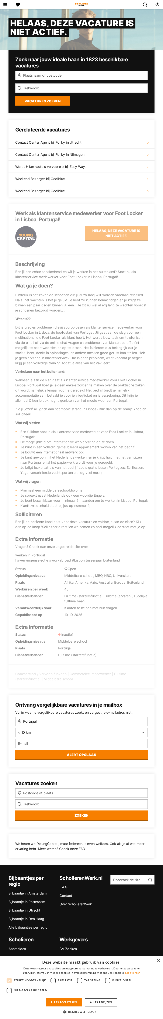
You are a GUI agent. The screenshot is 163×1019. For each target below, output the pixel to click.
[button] (81, 1012)
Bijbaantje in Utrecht (24, 910)
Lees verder (132, 973)
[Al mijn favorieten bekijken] (17, 4)
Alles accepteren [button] (64, 1002)
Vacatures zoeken (42, 101)
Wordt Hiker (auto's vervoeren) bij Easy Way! (50, 166)
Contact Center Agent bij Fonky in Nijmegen (49, 154)
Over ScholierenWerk (75, 904)
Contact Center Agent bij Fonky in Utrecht (48, 142)
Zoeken (81, 815)
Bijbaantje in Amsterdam (27, 893)
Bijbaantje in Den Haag (26, 919)
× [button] (158, 960)
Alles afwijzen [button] (101, 1002)
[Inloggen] (157, 4)
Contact (65, 895)
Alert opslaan (81, 755)
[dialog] (81, 987)
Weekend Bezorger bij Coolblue (40, 179)
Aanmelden (17, 949)
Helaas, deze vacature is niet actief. (116, 233)
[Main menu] (4, 4)
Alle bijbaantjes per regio (28, 927)
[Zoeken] (147, 4)
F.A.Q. (63, 887)
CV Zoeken (68, 949)
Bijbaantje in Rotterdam (26, 902)
